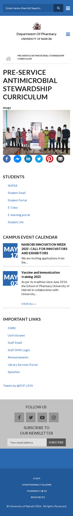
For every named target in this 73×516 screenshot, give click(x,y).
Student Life (16, 222)
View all (27, 303)
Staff (36, 478)
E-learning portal (19, 215)
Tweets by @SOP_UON (18, 385)
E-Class (13, 207)
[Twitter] (39, 158)
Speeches (14, 372)
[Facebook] (7, 158)
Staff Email (15, 342)
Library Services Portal (23, 364)
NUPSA (12, 185)
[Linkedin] (28, 158)
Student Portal (17, 200)
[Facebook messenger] (17, 158)
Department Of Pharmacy (36, 34)
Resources (38, 497)
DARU (12, 328)
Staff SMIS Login (19, 350)
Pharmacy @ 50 (37, 491)
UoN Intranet (16, 335)
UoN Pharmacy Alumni (36, 485)
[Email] (60, 158)
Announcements (18, 357)
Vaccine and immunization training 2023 (40, 274)
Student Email (17, 193)
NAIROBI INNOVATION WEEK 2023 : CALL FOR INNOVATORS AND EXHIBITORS (44, 249)
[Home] (36, 25)
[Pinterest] (50, 158)
